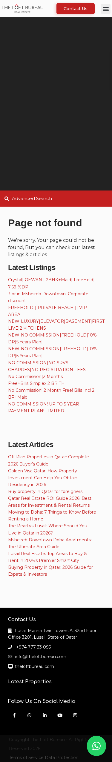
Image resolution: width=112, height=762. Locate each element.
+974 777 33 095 (33, 647)
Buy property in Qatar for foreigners (45, 491)
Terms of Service (26, 757)
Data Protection (62, 757)
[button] (106, 9)
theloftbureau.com (34, 666)
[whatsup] (29, 715)
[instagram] (75, 715)
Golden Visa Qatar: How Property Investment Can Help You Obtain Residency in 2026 (42, 477)
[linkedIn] (45, 715)
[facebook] (14, 715)
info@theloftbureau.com (40, 656)
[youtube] (60, 715)
